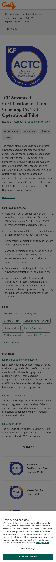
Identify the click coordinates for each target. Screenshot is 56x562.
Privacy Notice (42, 542)
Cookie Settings (28, 548)
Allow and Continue (28, 556)
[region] (28, 536)
